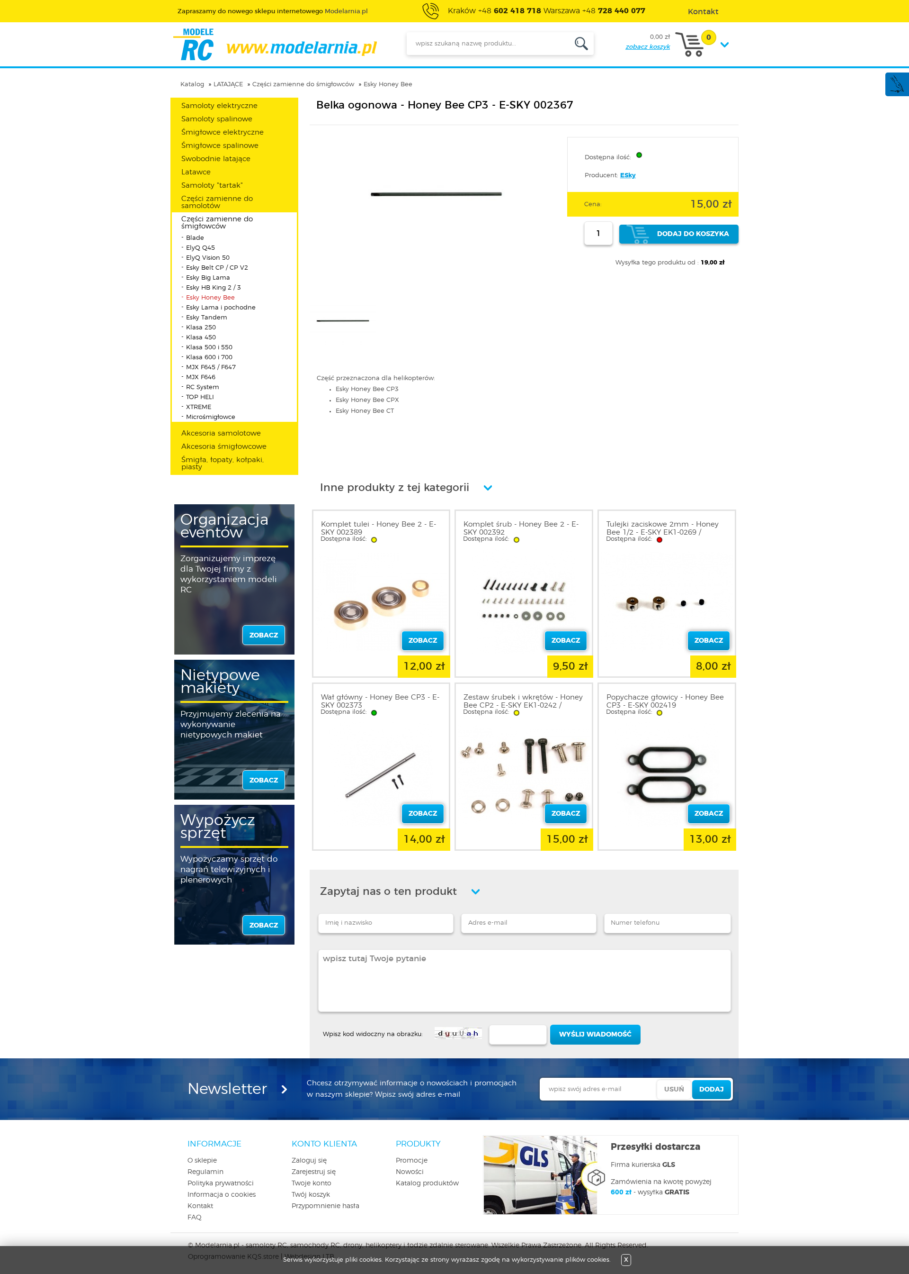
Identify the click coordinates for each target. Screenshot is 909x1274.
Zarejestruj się (314, 1172)
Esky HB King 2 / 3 (213, 288)
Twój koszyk (311, 1195)
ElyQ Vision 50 (208, 258)
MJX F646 (200, 377)
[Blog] (897, 91)
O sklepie (202, 1160)
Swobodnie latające (215, 159)
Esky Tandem (206, 318)
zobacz (264, 635)
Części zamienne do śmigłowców (303, 85)
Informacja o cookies (221, 1195)
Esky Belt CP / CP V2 (217, 268)
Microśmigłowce (210, 417)
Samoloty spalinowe (216, 119)
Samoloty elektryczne (219, 105)
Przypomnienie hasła (325, 1206)
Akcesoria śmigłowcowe (224, 446)
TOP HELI (200, 397)
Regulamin (205, 1172)
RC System (202, 387)
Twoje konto (311, 1183)
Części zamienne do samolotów (217, 202)
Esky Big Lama (208, 278)
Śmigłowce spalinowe (219, 145)
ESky (628, 176)
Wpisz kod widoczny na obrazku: (373, 1034)
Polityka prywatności (220, 1183)
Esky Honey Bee (388, 85)
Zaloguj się (309, 1160)
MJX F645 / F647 (211, 367)
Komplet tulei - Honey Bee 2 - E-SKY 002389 (378, 528)
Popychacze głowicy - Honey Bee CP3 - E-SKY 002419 (665, 701)
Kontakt (200, 1206)
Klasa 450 (201, 338)
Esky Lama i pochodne (221, 308)
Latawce (196, 172)
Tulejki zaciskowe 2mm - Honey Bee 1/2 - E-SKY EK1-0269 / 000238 (662, 532)
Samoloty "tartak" (212, 185)
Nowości (410, 1172)
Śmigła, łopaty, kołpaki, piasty (222, 463)
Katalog (192, 85)
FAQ (194, 1217)
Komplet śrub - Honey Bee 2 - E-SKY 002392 (521, 528)
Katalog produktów (427, 1183)
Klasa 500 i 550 (209, 348)
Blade (195, 238)
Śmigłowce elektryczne (222, 132)
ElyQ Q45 (200, 248)
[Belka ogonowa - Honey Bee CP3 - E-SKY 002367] (436, 255)
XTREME (198, 407)
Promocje (412, 1160)
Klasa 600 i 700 (209, 358)
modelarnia (275, 44)
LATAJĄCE (228, 85)
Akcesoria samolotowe (221, 433)
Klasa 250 (201, 328)
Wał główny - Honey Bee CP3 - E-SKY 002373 (380, 701)
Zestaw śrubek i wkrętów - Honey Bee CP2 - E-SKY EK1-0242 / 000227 (523, 705)
